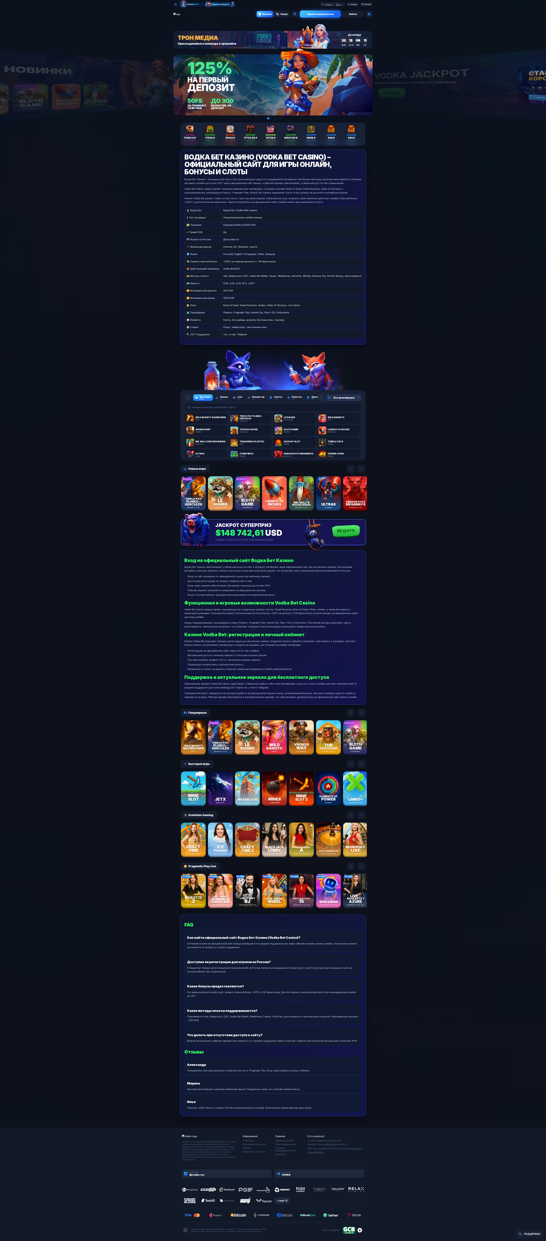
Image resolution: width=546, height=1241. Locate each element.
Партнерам (280, 1154)
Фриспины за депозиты (254, 1151)
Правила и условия (284, 1140)
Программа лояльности (254, 1144)
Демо (198, 502)
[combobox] (354, 397)
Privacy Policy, (355, 1148)
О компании (248, 1140)
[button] (265, 118)
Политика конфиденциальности (285, 1149)
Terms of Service (316, 1152)
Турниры (247, 1148)
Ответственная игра (285, 1144)
